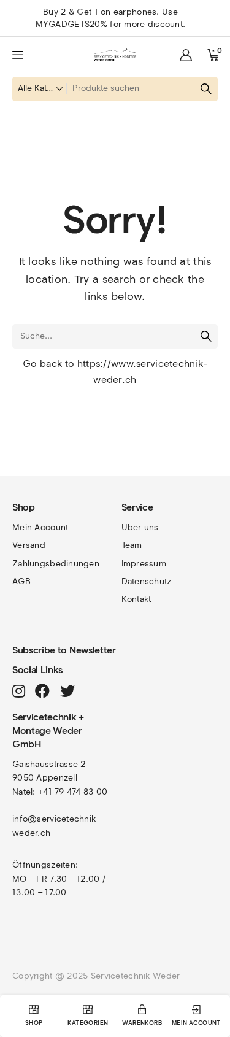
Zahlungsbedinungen (55, 563)
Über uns (140, 527)
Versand (28, 545)
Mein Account (40, 527)
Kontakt (136, 599)
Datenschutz (146, 581)
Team (131, 545)
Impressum (144, 563)
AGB (21, 581)
